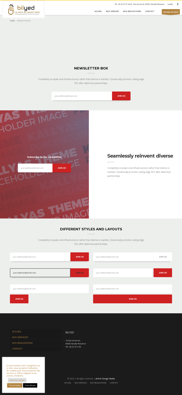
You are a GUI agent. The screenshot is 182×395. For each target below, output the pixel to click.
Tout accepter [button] (15, 385)
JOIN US (121, 96)
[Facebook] (178, 4)
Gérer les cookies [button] (17, 380)
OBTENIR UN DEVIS (170, 12)
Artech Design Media (105, 378)
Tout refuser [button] (30, 385)
